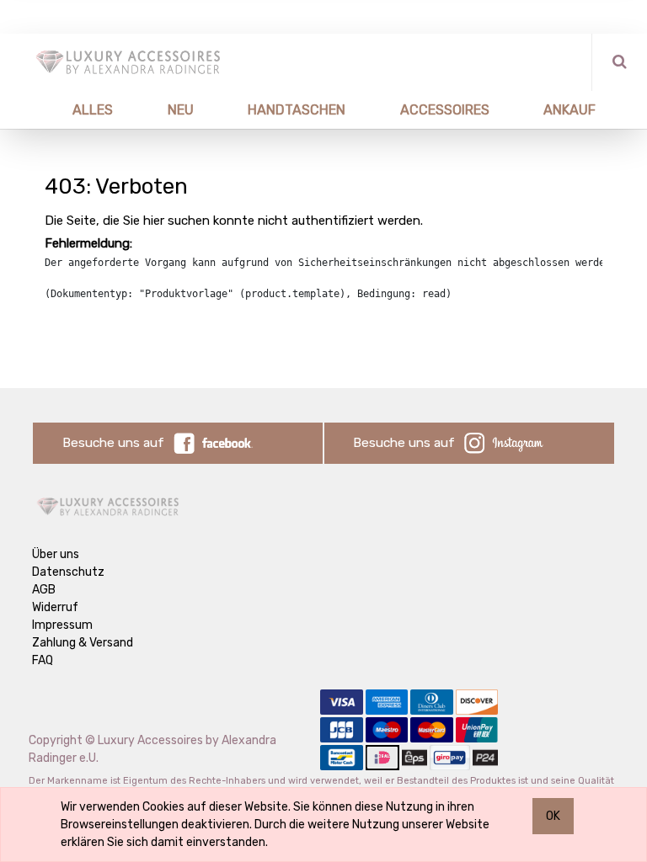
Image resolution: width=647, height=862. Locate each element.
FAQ (42, 660)
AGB (44, 590)
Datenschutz (68, 572)
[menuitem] (72, 110)
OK (553, 816)
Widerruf (55, 607)
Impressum (62, 625)
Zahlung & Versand (82, 643)
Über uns (55, 554)
